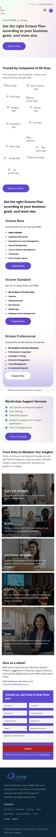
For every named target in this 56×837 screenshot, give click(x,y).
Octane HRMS (9, 20)
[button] (51, 11)
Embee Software (46, 4)
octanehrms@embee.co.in (15, 684)
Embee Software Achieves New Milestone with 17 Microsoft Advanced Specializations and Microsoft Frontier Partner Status (27, 643)
